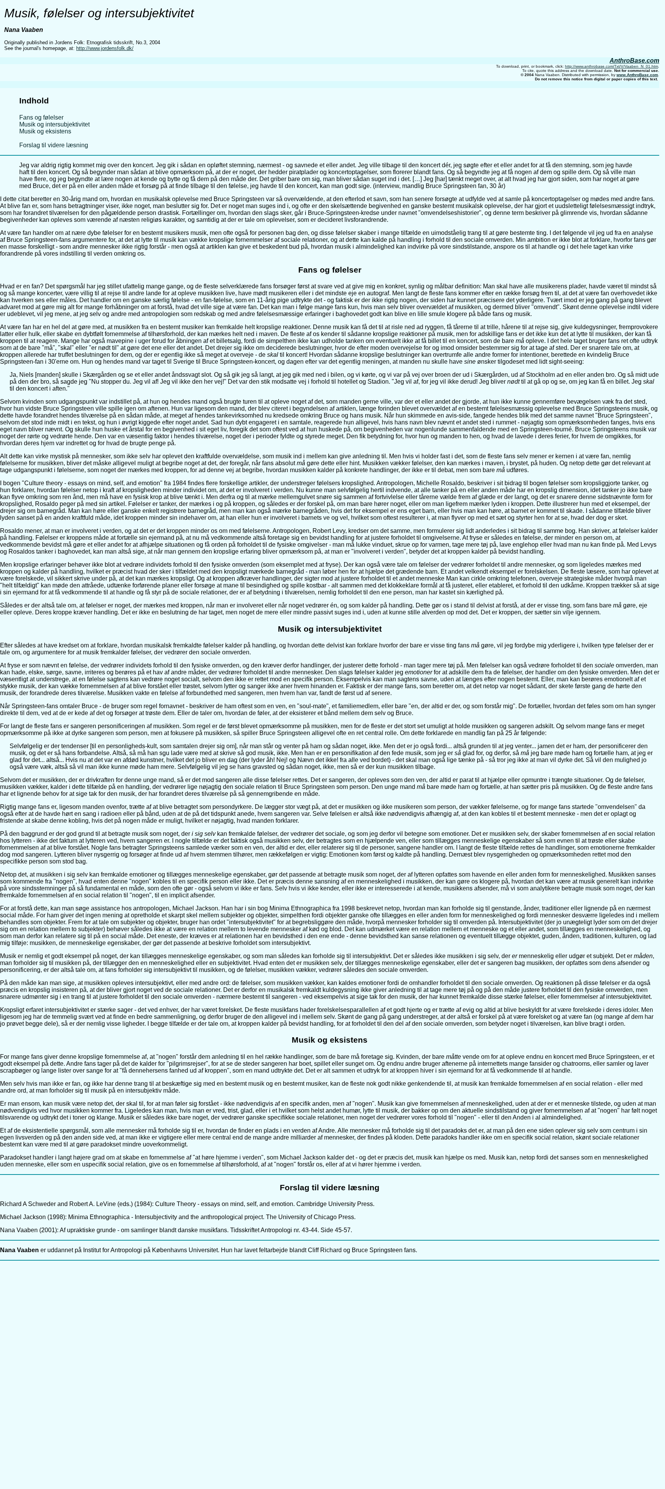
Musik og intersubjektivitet (54, 124)
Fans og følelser (41, 117)
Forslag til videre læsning (53, 145)
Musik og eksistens (45, 131)
